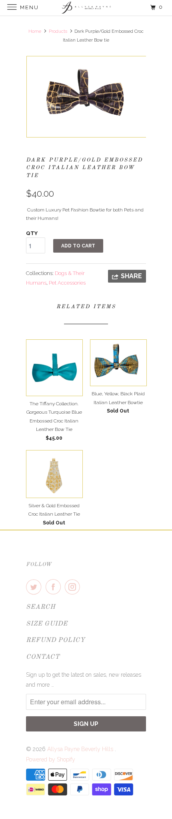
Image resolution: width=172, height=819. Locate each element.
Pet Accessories (67, 283)
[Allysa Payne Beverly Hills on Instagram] (74, 586)
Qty (32, 233)
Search (41, 607)
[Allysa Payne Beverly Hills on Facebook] (55, 586)
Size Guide (47, 624)
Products (58, 31)
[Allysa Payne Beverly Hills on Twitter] (35, 586)
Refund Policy (55, 640)
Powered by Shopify (50, 759)
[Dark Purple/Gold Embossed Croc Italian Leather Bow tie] (86, 97)
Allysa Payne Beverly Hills (81, 749)
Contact (43, 657)
